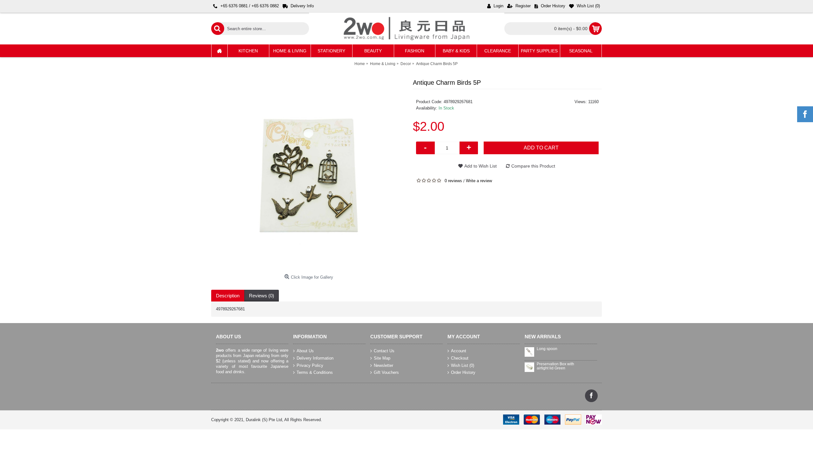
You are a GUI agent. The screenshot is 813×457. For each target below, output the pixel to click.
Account (458, 350)
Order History (463, 372)
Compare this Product (533, 166)
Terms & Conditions (315, 372)
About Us (305, 350)
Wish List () (462, 365)
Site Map (382, 358)
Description (227, 295)
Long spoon (547, 349)
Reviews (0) (261, 295)
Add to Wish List (480, 166)
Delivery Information (315, 358)
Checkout (459, 358)
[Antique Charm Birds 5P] (308, 173)
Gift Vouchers (386, 372)
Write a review (479, 180)
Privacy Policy (310, 365)
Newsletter (383, 365)
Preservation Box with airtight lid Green (555, 366)
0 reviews (453, 180)
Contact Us (384, 350)
